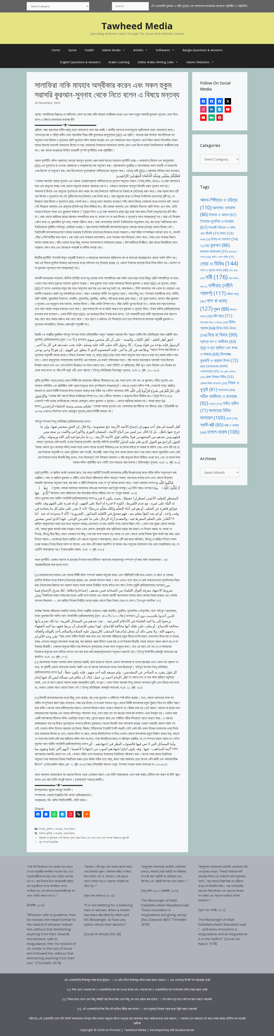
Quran (72, 50)
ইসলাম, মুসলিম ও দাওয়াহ (50, 829)
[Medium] (211, 117)
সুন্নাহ (231, 418)
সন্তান (215, 404)
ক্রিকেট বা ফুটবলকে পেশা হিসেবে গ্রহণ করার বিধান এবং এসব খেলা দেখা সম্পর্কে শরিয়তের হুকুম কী (84, 838)
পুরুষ (221, 309)
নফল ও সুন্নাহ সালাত (214, 270)
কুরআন (220, 245)
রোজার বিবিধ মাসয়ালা (213, 383)
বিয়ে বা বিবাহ (222, 334)
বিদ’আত (222, 316)
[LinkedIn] (211, 109)
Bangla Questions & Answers (203, 50)
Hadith (89, 50)
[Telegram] (62, 814)
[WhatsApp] (54, 814)
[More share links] (86, 814)
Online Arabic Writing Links (156, 62)
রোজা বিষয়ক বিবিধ (219, 376)
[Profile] (203, 101)
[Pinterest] (219, 117)
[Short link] (78, 814)
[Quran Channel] (203, 117)
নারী (216, 277)
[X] (228, 101)
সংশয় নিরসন (69, 829)
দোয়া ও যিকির (219, 263)
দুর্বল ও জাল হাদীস (223, 257)
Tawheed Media (137, 26)
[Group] (219, 101)
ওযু (205, 245)
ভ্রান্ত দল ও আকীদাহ (218, 341)
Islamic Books (111, 50)
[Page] (211, 101)
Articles (138, 50)
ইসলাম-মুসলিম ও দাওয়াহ (50, 833)
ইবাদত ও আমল (222, 214)
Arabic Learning (119, 62)
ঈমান (226, 233)
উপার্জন (205, 239)
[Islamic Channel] (228, 109)
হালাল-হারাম (223, 431)
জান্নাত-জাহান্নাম (214, 251)
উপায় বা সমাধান (224, 238)
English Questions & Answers (80, 62)
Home (56, 50)
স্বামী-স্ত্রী (211, 425)
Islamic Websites (198, 62)
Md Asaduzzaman (182, 1030)
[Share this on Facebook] (38, 814)
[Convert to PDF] (70, 814)
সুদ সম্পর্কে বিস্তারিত (48, 842)
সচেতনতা (226, 389)
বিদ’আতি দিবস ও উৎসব (214, 322)
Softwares (163, 50)
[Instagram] (203, 109)
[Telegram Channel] (219, 109)
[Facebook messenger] (46, 814)
